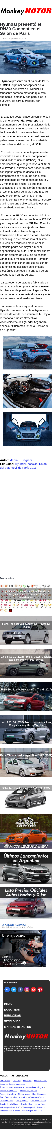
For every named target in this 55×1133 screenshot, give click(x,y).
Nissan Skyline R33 (8, 1091)
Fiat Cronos (5, 1081)
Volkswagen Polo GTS (32, 1111)
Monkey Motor (23, 1119)
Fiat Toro (16, 1081)
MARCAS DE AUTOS (17, 1026)
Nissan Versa (24, 1094)
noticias (33, 463)
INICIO (8, 1003)
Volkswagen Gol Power (32, 1107)
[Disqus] (26, 533)
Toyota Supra (40, 1104)
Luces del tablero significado (12, 1084)
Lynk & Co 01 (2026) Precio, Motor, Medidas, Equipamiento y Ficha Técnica (26, 658)
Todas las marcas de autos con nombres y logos (21, 1087)
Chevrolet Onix (6, 1101)
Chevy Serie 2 (22, 1101)
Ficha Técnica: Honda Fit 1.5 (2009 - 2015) (26, 788)
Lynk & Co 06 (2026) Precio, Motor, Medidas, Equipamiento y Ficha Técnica (26, 724)
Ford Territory (6, 1097)
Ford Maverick (20, 1097)
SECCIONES (12, 1021)
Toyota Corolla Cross (9, 1104)
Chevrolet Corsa (36, 1097)
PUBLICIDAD (12, 1015)
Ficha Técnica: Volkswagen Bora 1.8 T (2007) (26, 755)
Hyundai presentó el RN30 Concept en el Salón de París (20, 29)
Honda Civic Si (40, 1081)
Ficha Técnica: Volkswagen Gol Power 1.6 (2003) (26, 625)
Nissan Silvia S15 (8, 1094)
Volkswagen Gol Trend (10, 1111)
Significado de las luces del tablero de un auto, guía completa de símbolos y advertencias (26, 594)
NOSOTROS (12, 1009)
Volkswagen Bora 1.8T (10, 1107)
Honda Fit (27, 1081)
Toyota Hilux (26, 1104)
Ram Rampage (39, 1094)
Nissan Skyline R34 (28, 1091)
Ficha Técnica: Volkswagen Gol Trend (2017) (26, 689)
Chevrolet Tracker (38, 1101)
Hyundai (20, 463)
